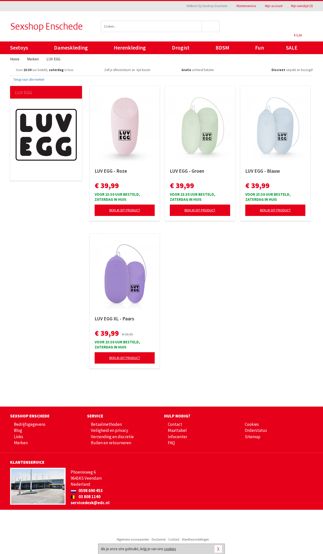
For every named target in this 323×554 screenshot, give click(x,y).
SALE (292, 47)
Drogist (181, 47)
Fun (259, 47)
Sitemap (252, 436)
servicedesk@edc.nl (90, 502)
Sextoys (19, 47)
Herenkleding (130, 47)
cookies (170, 548)
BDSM (222, 47)
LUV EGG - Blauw (262, 171)
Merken (21, 443)
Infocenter (177, 436)
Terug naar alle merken (28, 79)
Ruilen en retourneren (111, 443)
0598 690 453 (90, 490)
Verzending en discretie (112, 436)
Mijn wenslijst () (301, 6)
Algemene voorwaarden (133, 539)
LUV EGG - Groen (187, 171)
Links (18, 436)
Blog (18, 430)
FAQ (171, 443)
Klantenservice (246, 6)
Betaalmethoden (106, 424)
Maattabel (177, 430)
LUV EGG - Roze (111, 171)
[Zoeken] (211, 26)
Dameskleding (71, 47)
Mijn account (274, 6)
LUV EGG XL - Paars (114, 319)
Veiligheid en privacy (109, 430)
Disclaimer (159, 539)
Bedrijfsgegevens (29, 424)
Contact (175, 424)
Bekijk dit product (124, 210)
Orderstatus (256, 430)
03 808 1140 (89, 496)
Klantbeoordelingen (195, 539)
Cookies (252, 424)
